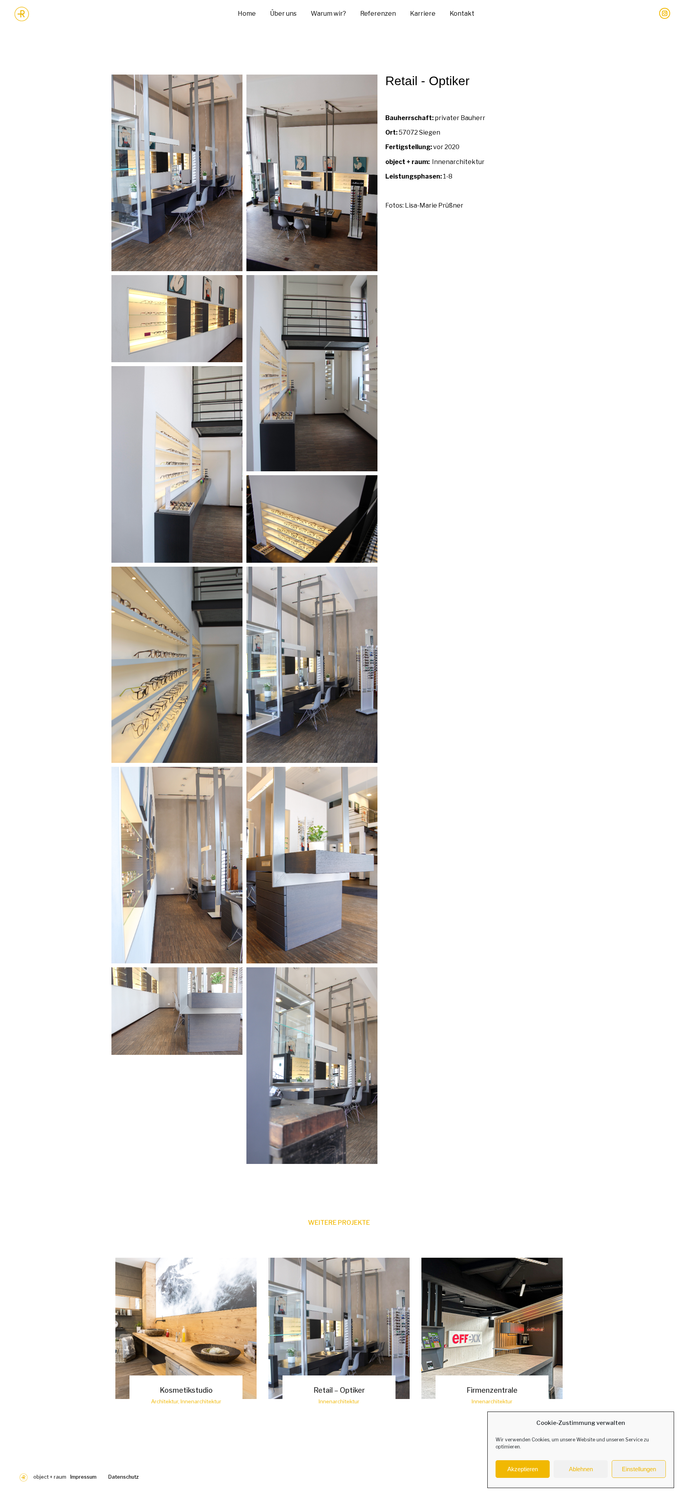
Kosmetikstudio (186, 1390)
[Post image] (186, 1328)
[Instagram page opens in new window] (664, 13)
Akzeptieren (522, 1469)
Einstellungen (639, 1469)
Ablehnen (581, 1469)
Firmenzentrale (492, 1390)
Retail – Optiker (339, 1390)
